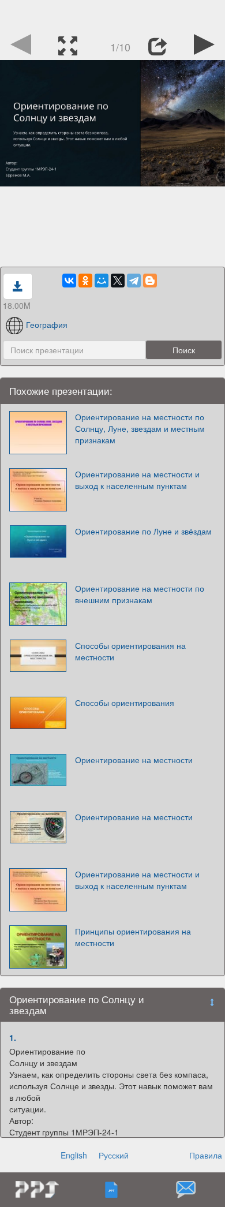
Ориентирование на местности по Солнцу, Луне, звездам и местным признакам (140, 428)
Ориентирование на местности (134, 759)
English (74, 1155)
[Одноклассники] (85, 280)
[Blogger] (150, 280)
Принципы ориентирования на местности (133, 936)
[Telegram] (134, 280)
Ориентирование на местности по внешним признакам (139, 594)
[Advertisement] (112, 14)
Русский (114, 1155)
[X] (118, 280)
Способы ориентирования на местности (130, 651)
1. (12, 1037)
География (47, 324)
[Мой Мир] (101, 280)
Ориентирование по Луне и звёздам (143, 531)
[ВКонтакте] (69, 280)
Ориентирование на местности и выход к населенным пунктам (137, 479)
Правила (205, 1155)
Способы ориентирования (124, 702)
